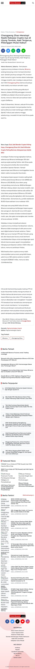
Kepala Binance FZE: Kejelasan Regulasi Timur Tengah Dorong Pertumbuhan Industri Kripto (16, 376)
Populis (17, 649)
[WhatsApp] (13, 51)
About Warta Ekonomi (17, 630)
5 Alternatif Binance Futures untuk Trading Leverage (15, 353)
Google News (26, 321)
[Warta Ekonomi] (17, 3)
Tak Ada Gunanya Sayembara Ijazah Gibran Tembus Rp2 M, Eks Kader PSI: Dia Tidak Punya (18, 406)
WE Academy (17, 653)
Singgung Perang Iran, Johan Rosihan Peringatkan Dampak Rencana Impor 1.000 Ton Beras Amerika (17, 443)
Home (3, 32)
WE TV (17, 655)
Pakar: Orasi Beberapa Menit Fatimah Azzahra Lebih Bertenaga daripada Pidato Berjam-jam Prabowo (19, 415)
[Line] (23, 51)
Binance (27, 69)
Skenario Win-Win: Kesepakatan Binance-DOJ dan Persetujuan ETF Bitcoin (17, 359)
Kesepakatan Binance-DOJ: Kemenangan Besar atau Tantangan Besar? (16, 365)
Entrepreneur (20, 32)
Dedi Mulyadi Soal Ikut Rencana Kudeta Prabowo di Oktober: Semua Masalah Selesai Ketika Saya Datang (18, 434)
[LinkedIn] (18, 51)
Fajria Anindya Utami (14, 328)
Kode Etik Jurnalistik (17, 638)
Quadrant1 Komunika (17, 651)
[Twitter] (8, 51)
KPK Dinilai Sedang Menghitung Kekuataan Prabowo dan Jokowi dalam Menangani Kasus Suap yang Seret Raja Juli (18, 425)
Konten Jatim (17, 657)
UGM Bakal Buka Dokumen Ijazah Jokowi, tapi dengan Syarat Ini (18, 388)
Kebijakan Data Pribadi (17, 640)
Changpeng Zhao (13, 83)
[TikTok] (17, 621)
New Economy (10, 32)
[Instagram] (28, 621)
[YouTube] (23, 621)
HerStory (17, 647)
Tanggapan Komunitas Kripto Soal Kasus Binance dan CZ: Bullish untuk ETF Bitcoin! (17, 370)
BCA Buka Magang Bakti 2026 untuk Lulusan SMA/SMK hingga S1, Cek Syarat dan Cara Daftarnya (18, 452)
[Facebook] (3, 51)
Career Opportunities (17, 632)
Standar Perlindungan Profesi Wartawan (17, 636)
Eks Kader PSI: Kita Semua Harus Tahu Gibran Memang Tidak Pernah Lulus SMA (18, 397)
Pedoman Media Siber (17, 634)
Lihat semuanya (28, 495)
